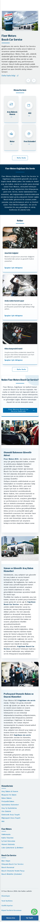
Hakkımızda (5, 834)
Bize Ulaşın (5, 861)
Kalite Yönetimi (7, 838)
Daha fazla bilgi (8, 76)
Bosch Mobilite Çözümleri (11, 874)
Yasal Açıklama (7, 901)
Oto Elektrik (6, 811)
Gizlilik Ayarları (7, 906)
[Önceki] (28, 80)
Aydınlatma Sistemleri (10, 805)
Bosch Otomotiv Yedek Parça (12, 871)
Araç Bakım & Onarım (9, 791)
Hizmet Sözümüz (8, 844)
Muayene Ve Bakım (8, 795)
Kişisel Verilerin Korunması (11, 910)
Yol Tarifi (29, 918)
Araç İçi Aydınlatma (9, 808)
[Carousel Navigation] (31, 80)
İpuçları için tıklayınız (14, 268)
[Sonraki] (34, 80)
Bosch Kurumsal (7, 867)
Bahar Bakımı (6, 798)
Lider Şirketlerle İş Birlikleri (12, 848)
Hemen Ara (10, 918)
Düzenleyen (5, 896)
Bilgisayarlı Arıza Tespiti (10, 818)
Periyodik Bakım (7, 801)
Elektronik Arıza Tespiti (10, 815)
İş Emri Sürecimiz (8, 841)
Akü (2, 821)
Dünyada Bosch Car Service (12, 864)
